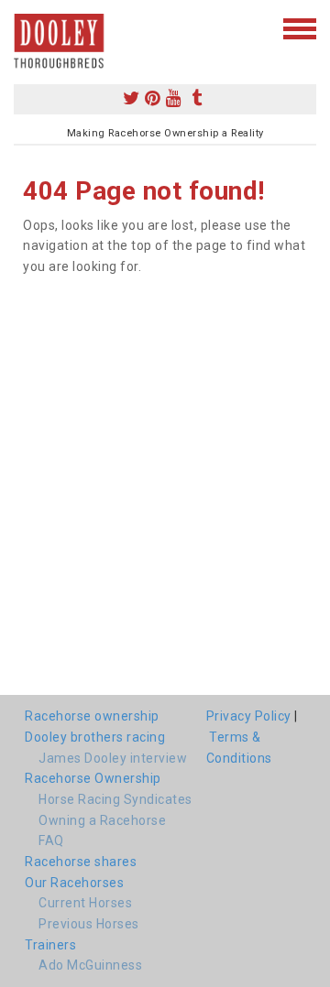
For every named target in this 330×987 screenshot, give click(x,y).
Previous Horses (88, 923)
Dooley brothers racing (95, 737)
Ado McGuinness (90, 965)
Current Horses (85, 902)
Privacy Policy (249, 716)
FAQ (51, 840)
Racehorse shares (81, 861)
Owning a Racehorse (102, 820)
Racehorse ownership (92, 716)
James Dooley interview (112, 758)
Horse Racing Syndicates (115, 799)
